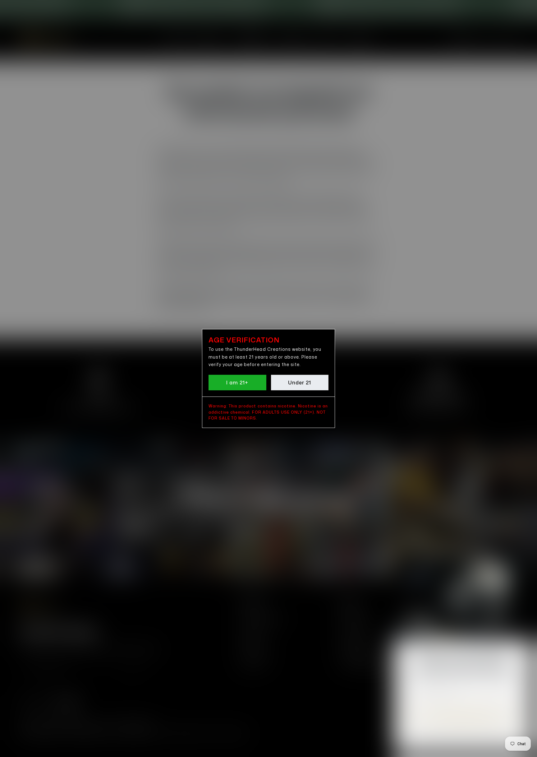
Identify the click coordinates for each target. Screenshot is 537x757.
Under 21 (299, 382)
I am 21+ (237, 382)
